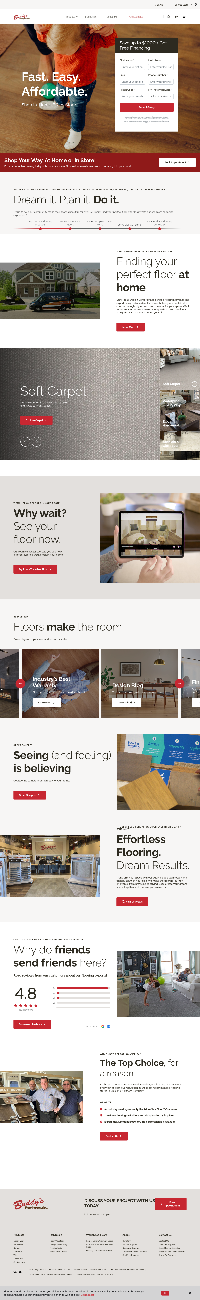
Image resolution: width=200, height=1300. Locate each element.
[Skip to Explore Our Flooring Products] (40, 228)
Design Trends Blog (58, 1244)
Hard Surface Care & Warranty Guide (99, 1245)
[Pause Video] (191, 799)
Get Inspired (125, 702)
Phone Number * (158, 75)
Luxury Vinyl (18, 1241)
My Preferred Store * (160, 89)
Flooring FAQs (56, 1248)
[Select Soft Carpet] (194, 384)
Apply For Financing (167, 1255)
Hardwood (18, 1244)
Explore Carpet (34, 420)
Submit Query (147, 107)
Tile (15, 1255)
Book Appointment (175, 162)
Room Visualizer (57, 1241)
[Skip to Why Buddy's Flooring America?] (159, 228)
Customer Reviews (130, 1248)
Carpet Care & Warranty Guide (99, 1241)
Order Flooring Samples (169, 1248)
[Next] (179, 683)
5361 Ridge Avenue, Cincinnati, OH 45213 (47, 1270)
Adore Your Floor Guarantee (134, 1252)
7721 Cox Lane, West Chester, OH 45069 (95, 1274)
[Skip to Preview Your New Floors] (70, 228)
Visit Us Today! (134, 901)
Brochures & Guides (58, 1252)
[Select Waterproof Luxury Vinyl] (194, 403)
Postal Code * (127, 89)
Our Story (126, 1241)
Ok (165, 1293)
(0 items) (183, 16)
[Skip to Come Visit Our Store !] (129, 228)
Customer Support (167, 1244)
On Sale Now (19, 1262)
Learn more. (88, 1294)
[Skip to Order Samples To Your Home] (100, 228)
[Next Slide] (36, 442)
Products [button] (70, 16)
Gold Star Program (130, 1255)
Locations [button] (112, 16)
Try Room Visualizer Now (33, 569)
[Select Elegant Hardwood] (194, 423)
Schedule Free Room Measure (172, 1252)
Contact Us (111, 1136)
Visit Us (159, 4)
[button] (183, 4)
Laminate (17, 1252)
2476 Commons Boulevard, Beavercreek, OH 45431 (52, 1274)
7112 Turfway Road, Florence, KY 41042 (126, 1270)
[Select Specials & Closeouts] (194, 444)
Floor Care (18, 1259)
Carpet (16, 1248)
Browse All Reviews (30, 1024)
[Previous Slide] (25, 442)
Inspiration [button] (90, 16)
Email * (123, 75)
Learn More (128, 327)
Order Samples (27, 795)
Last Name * (155, 60)
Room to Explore (129, 1244)
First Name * (127, 60)
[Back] (20, 683)
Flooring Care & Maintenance (98, 1251)
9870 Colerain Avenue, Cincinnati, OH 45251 (87, 1270)
